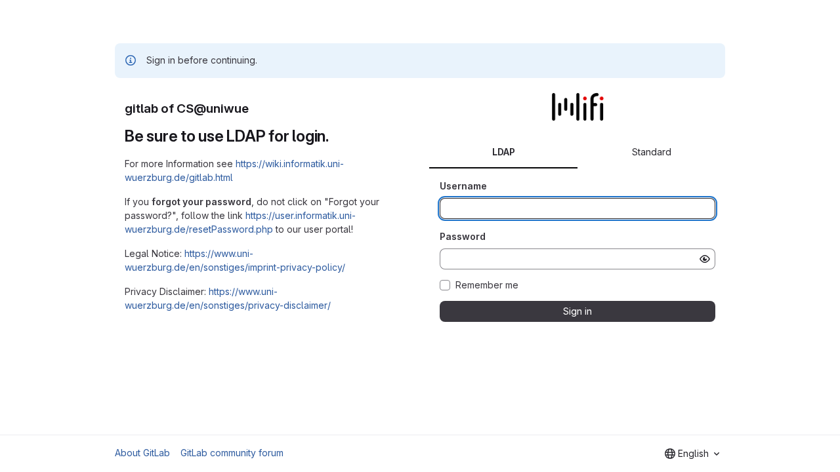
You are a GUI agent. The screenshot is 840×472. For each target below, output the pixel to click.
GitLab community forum (232, 452)
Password (463, 236)
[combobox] (692, 454)
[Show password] (704, 258)
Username (463, 185)
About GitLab (142, 452)
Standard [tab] (651, 151)
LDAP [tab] (503, 151)
